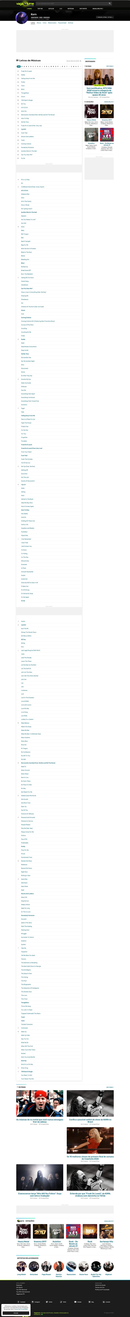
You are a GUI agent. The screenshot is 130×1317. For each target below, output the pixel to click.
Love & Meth (25, 701)
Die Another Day (26, 357)
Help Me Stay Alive (27, 503)
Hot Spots (83, 8)
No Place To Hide (26, 785)
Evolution (24, 405)
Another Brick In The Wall (29, 151)
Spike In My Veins (26, 923)
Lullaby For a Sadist (27, 719)
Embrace (24, 386)
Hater (23, 488)
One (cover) (24, 799)
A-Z (61, 8)
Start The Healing (26, 926)
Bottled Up (24, 267)
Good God (24, 474)
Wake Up (23, 1031)
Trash (23, 140)
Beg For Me (24, 245)
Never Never (25, 774)
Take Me (23, 948)
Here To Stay (25, 118)
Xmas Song (24, 1068)
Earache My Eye (26, 379)
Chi (22, 303)
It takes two (24, 586)
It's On (23, 158)
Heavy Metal (34, 17)
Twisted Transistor (27, 1024)
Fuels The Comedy (27, 459)
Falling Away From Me (28, 78)
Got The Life (25, 477)
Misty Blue (24, 741)
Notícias (71, 8)
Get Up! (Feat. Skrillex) (28, 466)
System (23, 944)
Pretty (23, 82)
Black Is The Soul (26, 252)
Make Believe (25, 723)
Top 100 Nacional (21, 1289)
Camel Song (24, 281)
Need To (23, 766)
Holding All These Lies (28, 521)
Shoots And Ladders (27, 136)
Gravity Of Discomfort (28, 481)
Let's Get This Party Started (29, 676)
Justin (23, 621)
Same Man (24, 879)
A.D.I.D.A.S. (24, 107)
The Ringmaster (26, 984)
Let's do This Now (26, 672)
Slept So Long (25, 908)
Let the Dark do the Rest (28, 665)
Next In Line (24, 777)
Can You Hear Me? (26, 155)
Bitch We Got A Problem (28, 248)
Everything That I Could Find (30, 401)
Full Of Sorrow (25, 463)
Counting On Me (26, 332)
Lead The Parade (26, 657)
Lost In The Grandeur (27, 697)
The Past (24, 981)
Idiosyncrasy (25, 561)
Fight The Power (26, 423)
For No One (24, 430)
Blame (23, 256)
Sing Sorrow (25, 901)
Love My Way (25, 708)
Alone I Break (25, 205)
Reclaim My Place (26, 861)
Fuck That (24, 133)
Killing (23, 643)
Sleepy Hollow (25, 904)
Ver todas (109, 1087)
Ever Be (23, 390)
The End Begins (26, 970)
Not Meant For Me (26, 792)
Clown (23, 96)
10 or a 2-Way (25, 179)
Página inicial (34, 19)
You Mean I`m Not (26, 1075)
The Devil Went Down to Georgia (31, 966)
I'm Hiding (24, 553)
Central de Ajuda (100, 1285)
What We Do (24, 1042)
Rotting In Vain (25, 875)
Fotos (44, 23)
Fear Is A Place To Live (28, 419)
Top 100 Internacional (23, 1292)
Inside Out (24, 579)
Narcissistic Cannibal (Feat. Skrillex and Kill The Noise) (38, 115)
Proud (23, 854)
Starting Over (25, 930)
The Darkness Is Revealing (29, 962)
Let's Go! (23, 679)
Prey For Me (25, 850)
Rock (41, 17)
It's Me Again (25, 597)
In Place (23, 568)
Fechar (16, 1313)
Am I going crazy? (26, 208)
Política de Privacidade (102, 1289)
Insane (23, 575)
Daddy (23, 75)
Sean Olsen (24, 886)
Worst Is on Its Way (27, 1064)
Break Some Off (26, 270)
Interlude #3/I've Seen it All (29, 582)
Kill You (23, 104)
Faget (23, 408)
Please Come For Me (27, 832)
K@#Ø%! (23, 129)
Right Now (24, 872)
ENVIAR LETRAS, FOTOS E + (105, 17)
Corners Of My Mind (27, 325)
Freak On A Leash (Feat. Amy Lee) (31, 125)
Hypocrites (24, 535)
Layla (22, 654)
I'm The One (24, 557)
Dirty (22, 365)
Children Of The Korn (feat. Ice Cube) (32, 306)
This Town (24, 999)
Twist (22, 86)
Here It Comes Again (27, 506)
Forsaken (24, 441)
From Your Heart (26, 452)
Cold (22, 314)
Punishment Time (26, 857)
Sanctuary (24, 883)
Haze (22, 495)
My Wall (23, 759)
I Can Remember (26, 539)
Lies (22, 687)
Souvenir (24, 919)
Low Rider (24, 716)
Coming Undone (26, 144)
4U (22, 183)
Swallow (23, 941)
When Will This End (27, 1046)
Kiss (22, 647)
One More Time (25, 803)
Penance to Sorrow (27, 821)
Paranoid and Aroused (28, 817)
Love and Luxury (26, 705)
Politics (23, 835)
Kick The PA (24, 628)
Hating (23, 492)
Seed (22, 890)
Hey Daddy (24, 513)
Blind (22, 89)
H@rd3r (23, 484)
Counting (24, 328)
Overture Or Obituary (27, 814)
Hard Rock (46, 17)
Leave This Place (26, 661)
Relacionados (52, 23)
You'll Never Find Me (27, 1079)
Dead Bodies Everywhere (28, 346)
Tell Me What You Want (28, 955)
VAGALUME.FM (108, 101)
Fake (22, 412)
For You (23, 434)
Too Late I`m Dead (26, 1010)
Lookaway (24, 690)
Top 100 (40, 8)
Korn (34, 14)
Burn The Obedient (27, 274)
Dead (22, 343)
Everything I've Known (28, 397)
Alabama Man (25, 194)
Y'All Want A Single (27, 100)
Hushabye (24, 532)
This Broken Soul (26, 992)
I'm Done (23, 550)
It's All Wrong (25, 590)
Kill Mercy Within (26, 636)
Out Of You (24, 810)
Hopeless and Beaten (27, 528)
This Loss (24, 995)
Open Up (23, 806)
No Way (23, 788)
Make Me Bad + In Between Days (31, 734)
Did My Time (25, 122)
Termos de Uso (99, 1287)
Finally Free (24, 426)
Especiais (19, 1285)
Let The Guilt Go (26, 668)
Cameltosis (24, 285)
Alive (22, 198)
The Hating (24, 977)
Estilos (51, 8)
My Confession (25, 752)
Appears (23, 216)
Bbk (22, 237)
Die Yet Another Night (28, 361)
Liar (22, 683)
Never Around (25, 770)
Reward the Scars (26, 868)
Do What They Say (26, 375)
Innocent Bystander (27, 572)
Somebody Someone (27, 147)
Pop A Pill (24, 839)
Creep (23, 336)
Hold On (23, 517)
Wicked (23, 1053)
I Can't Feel (24, 543)
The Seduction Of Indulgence (30, 988)
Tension (23, 959)
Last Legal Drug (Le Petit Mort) (30, 650)
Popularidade (62, 23)
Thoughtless (25, 93)
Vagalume (25, 3)
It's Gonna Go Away (27, 593)
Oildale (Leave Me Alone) (28, 795)
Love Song (24, 712)
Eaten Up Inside (26, 383)
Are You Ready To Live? (28, 219)
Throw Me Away (26, 1006)
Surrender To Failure (27, 937)
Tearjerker (24, 952)
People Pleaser (25, 824)
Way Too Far (25, 1039)
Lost (22, 694)
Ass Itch (23, 223)
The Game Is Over (26, 973)
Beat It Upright (25, 241)
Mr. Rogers (24, 748)
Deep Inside (24, 350)
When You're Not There (28, 1050)
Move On (23, 745)
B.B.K (22, 227)
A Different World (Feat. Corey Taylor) (32, 187)
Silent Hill (24, 897)
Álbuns (39, 23)
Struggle (23, 933)
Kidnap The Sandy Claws (28, 632)
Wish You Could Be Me (28, 1057)
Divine (23, 372)
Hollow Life (24, 524)
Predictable (24, 843)
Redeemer (24, 864)
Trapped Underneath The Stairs (31, 1013)
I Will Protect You (26, 546)
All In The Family (26, 201)
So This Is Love (25, 912)
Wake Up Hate (25, 1035)
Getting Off (24, 470)
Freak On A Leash (26, 71)
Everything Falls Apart (28, 394)
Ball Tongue (24, 234)
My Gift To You (25, 755)
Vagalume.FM (97, 8)
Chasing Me (24, 296)
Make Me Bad (25, 730)
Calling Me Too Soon (27, 277)
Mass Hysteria (25, 737)
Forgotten (24, 437)
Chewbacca (24, 299)
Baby (22, 230)
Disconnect (24, 368)
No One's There (25, 781)
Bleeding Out (25, 259)
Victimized (24, 1028)
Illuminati (24, 564)
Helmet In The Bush (27, 499)
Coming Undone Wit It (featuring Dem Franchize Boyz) (38, 321)
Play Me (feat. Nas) (27, 828)
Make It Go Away (26, 726)
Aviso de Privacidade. (21, 1309)
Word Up (23, 111)
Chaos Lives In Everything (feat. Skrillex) (33, 292)
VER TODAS (109, 66)
